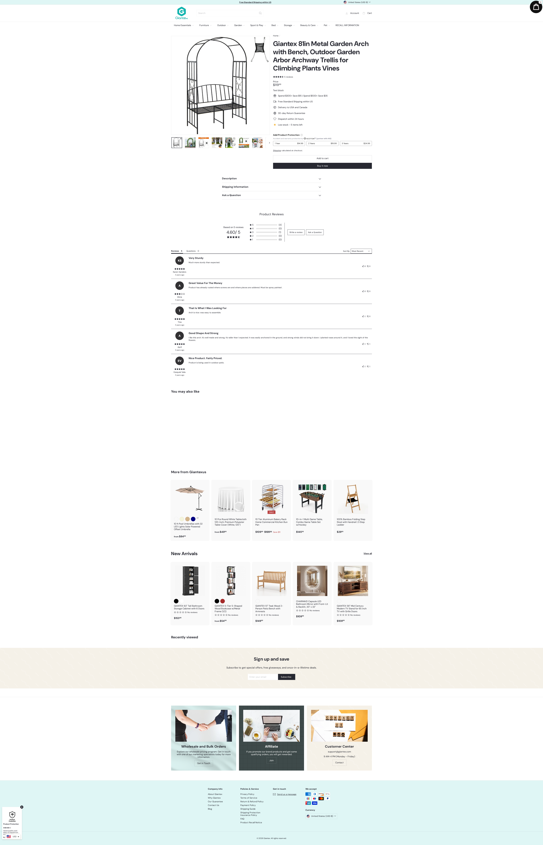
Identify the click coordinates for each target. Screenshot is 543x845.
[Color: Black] (176, 601)
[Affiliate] (271, 726)
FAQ (242, 818)
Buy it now (322, 165)
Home (275, 36)
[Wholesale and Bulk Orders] (203, 726)
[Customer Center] (339, 726)
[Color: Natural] (257, 601)
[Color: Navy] (193, 519)
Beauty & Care (308, 25)
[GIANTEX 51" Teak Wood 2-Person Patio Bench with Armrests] (271, 593)
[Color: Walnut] (339, 601)
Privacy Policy (247, 794)
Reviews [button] (175, 251)
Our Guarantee (215, 801)
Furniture (204, 25)
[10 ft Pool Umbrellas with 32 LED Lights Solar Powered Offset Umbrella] (190, 510)
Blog (210, 808)
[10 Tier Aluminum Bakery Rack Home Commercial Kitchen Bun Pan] (271, 508)
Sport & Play (257, 25)
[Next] (268, 142)
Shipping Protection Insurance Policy (250, 814)
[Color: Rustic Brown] (222, 601)
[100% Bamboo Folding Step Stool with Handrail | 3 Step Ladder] (353, 508)
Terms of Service (248, 797)
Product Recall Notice (251, 822)
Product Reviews (271, 214)
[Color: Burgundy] (176, 519)
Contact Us (213, 805)
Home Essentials (183, 25)
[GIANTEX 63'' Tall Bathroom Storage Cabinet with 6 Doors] (190, 592)
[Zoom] (220, 85)
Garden (238, 25)
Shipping (277, 150)
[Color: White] (182, 601)
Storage (288, 25)
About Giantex (215, 794)
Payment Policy (248, 805)
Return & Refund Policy (251, 801)
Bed (274, 25)
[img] (179, 269)
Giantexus (197, 472)
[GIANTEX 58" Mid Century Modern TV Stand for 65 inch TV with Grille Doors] (353, 593)
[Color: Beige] (182, 519)
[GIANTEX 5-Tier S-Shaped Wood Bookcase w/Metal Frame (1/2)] (231, 593)
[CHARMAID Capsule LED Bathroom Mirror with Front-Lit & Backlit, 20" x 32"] (312, 591)
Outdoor (221, 25)
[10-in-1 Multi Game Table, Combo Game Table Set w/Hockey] (312, 508)
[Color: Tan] (187, 519)
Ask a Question (315, 232)
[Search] (260, 13)
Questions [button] (191, 251)
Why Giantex (214, 797)
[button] (266, 224)
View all (368, 553)
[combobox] (230, 13)
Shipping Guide (248, 808)
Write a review (296, 232)
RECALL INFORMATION (347, 25)
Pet (326, 25)
